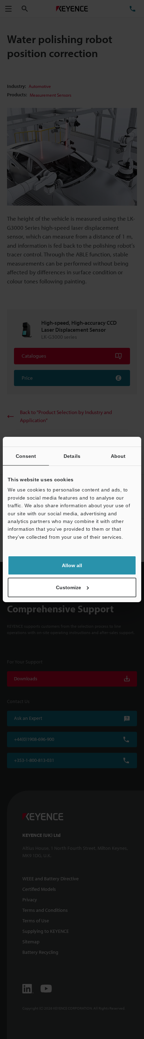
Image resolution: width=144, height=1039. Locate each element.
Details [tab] (72, 456)
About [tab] (118, 456)
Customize (68, 587)
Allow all (72, 565)
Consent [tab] (26, 456)
